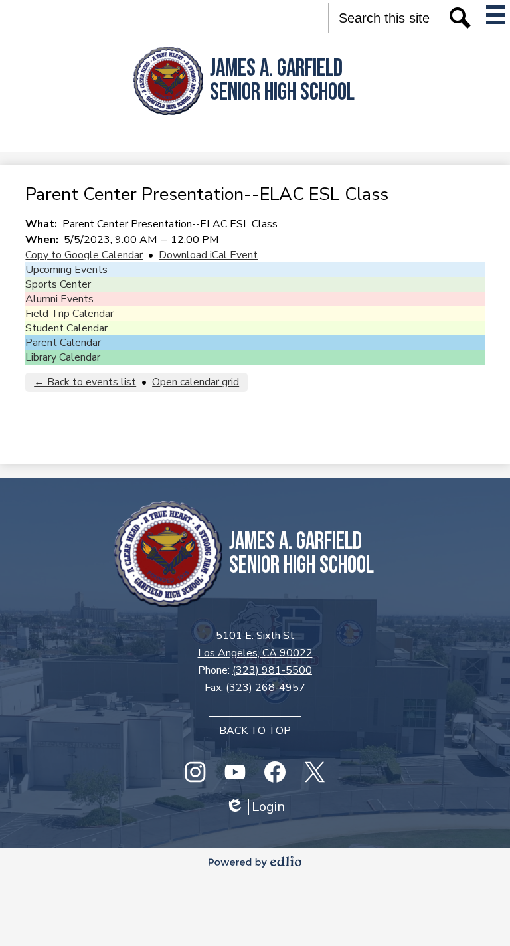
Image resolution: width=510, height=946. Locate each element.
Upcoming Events (66, 269)
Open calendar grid (195, 382)
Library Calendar (62, 357)
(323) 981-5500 (272, 670)
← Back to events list (85, 382)
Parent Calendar (63, 342)
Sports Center (58, 284)
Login (255, 807)
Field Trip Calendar (69, 313)
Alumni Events (59, 299)
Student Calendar (66, 328)
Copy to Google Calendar (84, 255)
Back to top (255, 730)
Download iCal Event (208, 255)
